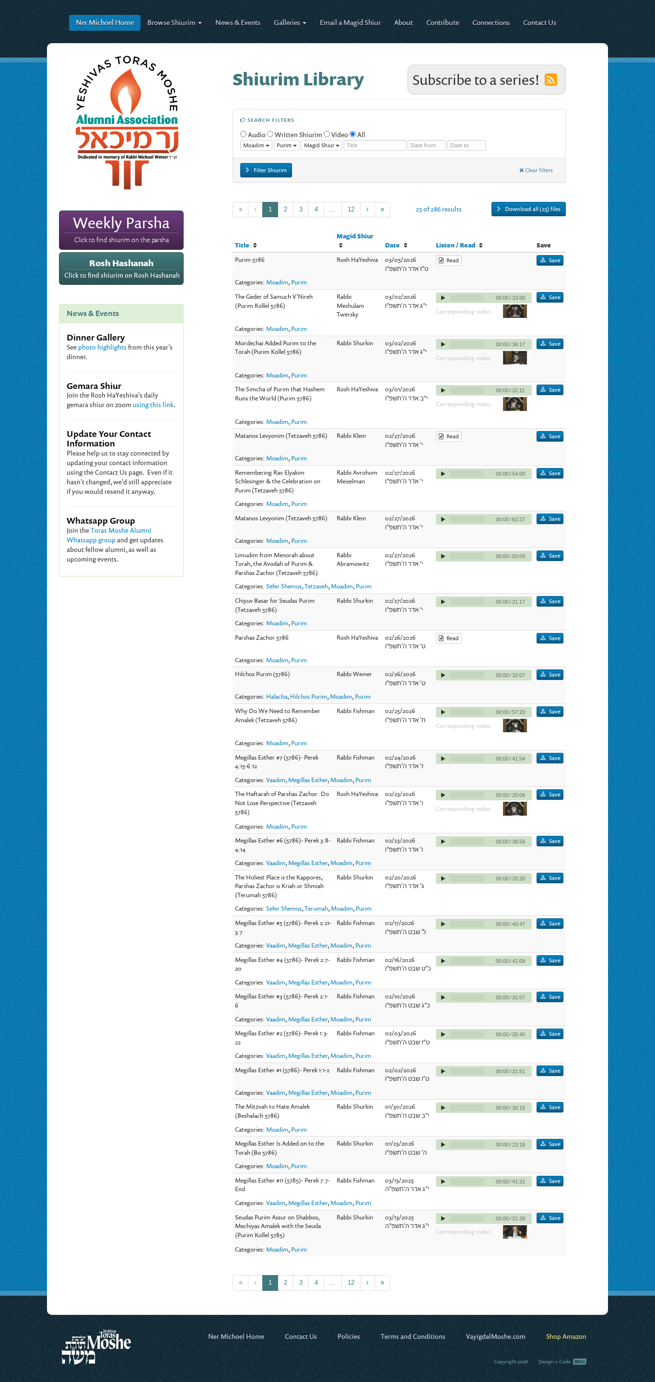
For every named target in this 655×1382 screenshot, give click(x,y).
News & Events (237, 22)
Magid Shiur (355, 236)
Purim (299, 282)
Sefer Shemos (284, 586)
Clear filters (538, 170)
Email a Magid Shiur (350, 22)
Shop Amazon (566, 1336)
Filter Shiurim (269, 170)
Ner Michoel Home (236, 1336)
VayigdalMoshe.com (496, 1336)
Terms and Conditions (413, 1336)
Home (105, 22)
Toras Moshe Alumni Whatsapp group (109, 535)
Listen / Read (455, 245)
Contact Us (539, 22)
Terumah (316, 908)
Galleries (288, 22)
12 (351, 209)
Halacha (276, 696)
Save (555, 260)
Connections (491, 22)
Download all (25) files (532, 209)
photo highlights (102, 346)
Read (451, 260)
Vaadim (275, 779)
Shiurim (172, 22)
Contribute (442, 22)
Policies (349, 1336)
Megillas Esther (308, 779)
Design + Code (555, 1361)
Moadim (277, 282)
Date (392, 245)
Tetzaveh (316, 586)
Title (242, 245)
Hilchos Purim (308, 696)
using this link (153, 404)
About (403, 22)
